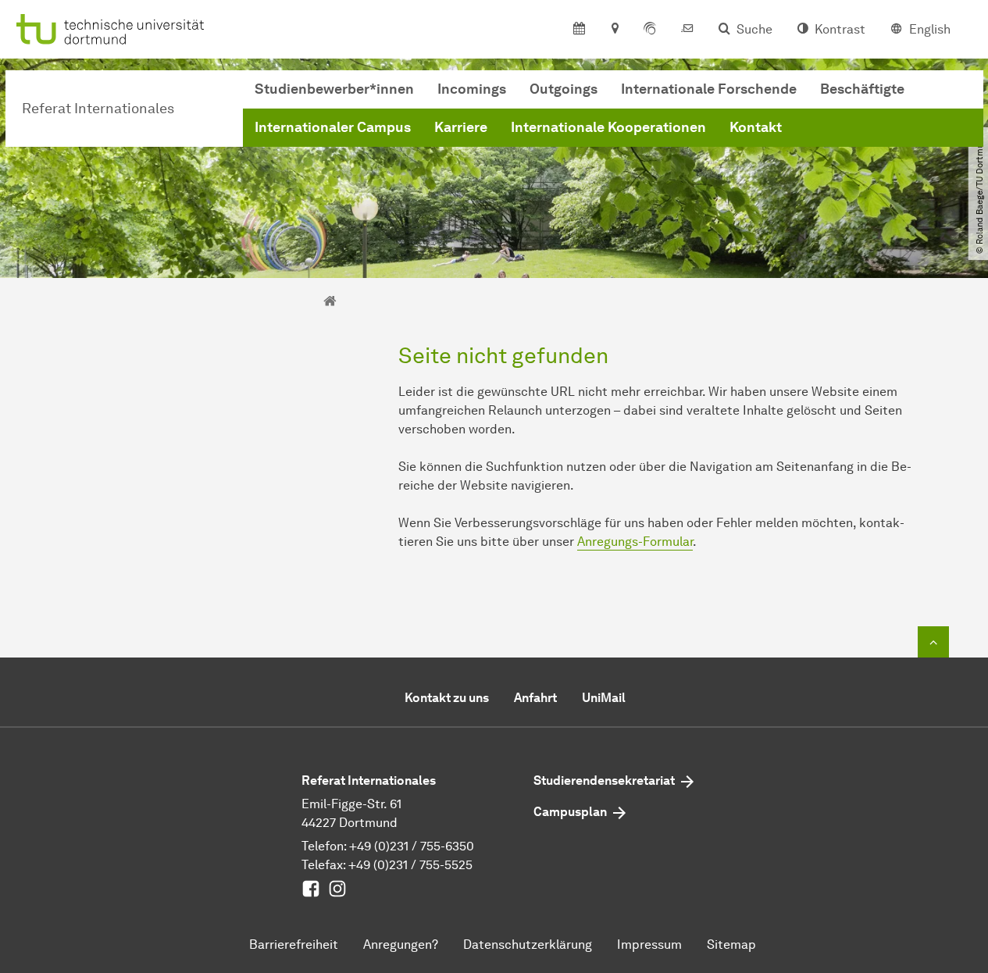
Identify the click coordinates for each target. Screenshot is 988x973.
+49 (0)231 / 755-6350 (411, 846)
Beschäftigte (862, 89)
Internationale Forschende (709, 89)
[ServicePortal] (650, 30)
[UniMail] (687, 30)
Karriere (460, 127)
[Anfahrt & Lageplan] (614, 30)
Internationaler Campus (333, 127)
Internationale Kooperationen (608, 127)
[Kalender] (579, 30)
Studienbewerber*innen (334, 89)
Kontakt (755, 127)
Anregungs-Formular (635, 541)
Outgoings (563, 89)
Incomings (471, 89)
